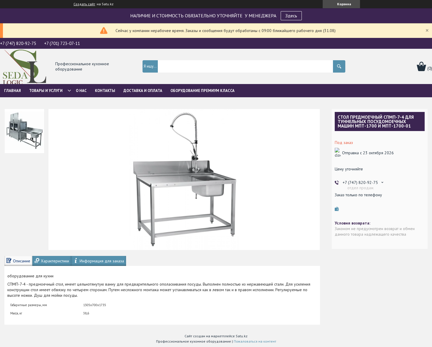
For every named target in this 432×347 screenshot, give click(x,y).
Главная (12, 90)
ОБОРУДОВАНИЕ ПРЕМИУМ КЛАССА (202, 90)
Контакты (105, 90)
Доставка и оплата (142, 90)
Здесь (291, 16)
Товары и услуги (46, 90)
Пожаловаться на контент (255, 341)
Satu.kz (241, 336)
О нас (81, 90)
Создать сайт (84, 4)
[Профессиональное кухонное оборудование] (24, 67)
